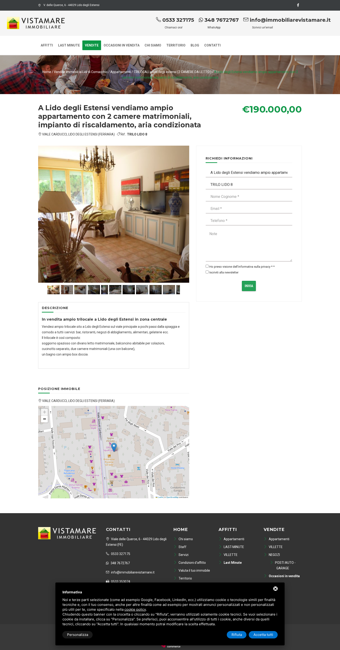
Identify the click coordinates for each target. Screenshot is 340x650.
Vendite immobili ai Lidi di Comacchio (81, 72)
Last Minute (69, 45)
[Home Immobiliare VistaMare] (36, 21)
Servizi (183, 555)
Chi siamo (153, 45)
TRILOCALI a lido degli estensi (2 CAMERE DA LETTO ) (172, 72)
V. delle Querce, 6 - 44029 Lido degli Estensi (71, 5)
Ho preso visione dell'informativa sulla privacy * (240, 266)
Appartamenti (121, 72)
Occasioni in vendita (121, 45)
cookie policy (135, 609)
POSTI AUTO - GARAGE (285, 565)
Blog (195, 45)
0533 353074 (120, 581)
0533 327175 (177, 20)
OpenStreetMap (172, 497)
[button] (114, 447)
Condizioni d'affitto (192, 562)
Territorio (175, 45)
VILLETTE (230, 555)
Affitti (47, 45)
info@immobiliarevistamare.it (289, 20)
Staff (182, 547)
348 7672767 (221, 20)
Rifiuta (237, 634)
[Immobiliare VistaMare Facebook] (298, 5)
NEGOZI (274, 555)
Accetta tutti (263, 634)
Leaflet (160, 497)
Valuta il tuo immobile (194, 570)
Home (46, 72)
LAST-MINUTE (233, 547)
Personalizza (77, 634)
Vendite (92, 45)
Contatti (212, 45)
